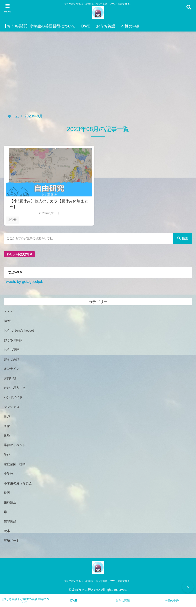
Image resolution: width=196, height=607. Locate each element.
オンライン (11, 368)
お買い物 (10, 378)
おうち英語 (105, 26)
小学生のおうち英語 (18, 483)
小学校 (12, 220)
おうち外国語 (13, 340)
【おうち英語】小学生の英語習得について (39, 26)
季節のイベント (15, 445)
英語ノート (11, 540)
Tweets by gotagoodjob (23, 282)
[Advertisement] (98, 74)
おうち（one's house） (20, 330)
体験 (7, 435)
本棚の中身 (130, 26)
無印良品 (10, 521)
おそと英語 (11, 359)
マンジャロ (11, 407)
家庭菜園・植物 (15, 464)
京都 (7, 426)
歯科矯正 (10, 502)
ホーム (13, 116)
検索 (185, 238)
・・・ (8, 311)
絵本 (7, 531)
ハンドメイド (13, 397)
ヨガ (7, 416)
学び (7, 454)
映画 (7, 493)
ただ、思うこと (15, 388)
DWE (85, 26)
